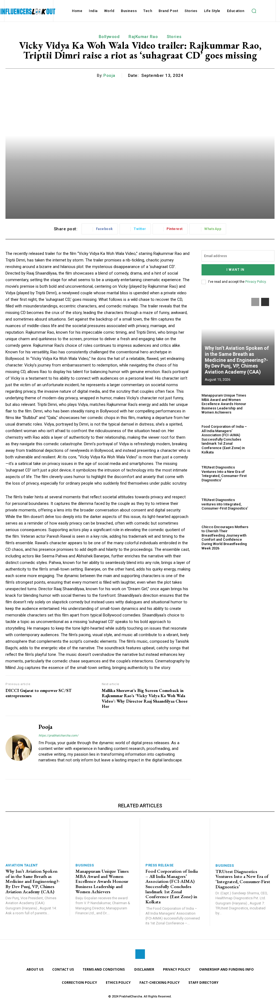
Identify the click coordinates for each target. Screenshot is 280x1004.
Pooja (109, 75)
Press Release (159, 865)
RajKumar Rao (143, 36)
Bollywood (109, 36)
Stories (174, 36)
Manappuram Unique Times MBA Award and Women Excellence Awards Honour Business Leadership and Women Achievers (224, 403)
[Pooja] (18, 747)
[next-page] (265, 302)
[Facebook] (140, 954)
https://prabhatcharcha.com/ (58, 735)
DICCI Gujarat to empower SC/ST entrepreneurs (38, 693)
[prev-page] (255, 302)
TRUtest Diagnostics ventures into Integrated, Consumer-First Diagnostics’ (225, 504)
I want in (235, 270)
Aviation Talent (21, 865)
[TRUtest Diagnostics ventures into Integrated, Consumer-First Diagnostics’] (264, 504)
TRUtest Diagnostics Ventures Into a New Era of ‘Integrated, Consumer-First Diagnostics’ (224, 473)
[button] (254, 11)
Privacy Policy (255, 282)
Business (84, 865)
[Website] (41, 769)
